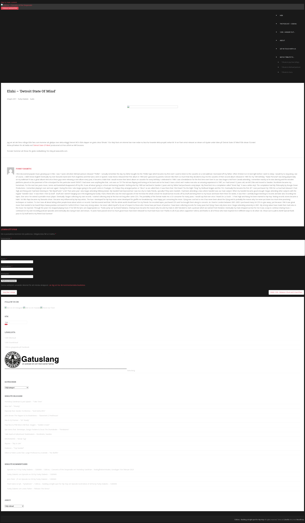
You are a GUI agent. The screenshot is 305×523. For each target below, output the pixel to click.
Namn (4, 259)
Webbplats (5, 274)
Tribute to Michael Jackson (291, 67)
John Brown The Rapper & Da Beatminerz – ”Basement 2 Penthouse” (31, 415)
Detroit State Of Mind (41, 145)
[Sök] (6, 324)
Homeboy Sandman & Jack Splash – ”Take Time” (23, 401)
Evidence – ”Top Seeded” (14, 448)
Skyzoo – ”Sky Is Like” (13, 443)
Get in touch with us (288, 49)
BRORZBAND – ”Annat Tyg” (15, 439)
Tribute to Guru (287, 72)
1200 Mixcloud (10, 338)
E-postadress (7, 266)
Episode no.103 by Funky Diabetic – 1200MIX (39, 474)
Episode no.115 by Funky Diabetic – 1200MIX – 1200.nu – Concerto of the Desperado (40, 469)
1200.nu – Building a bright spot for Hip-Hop (249, 520)
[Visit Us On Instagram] (14, 308)
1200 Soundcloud (11, 342)
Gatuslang (131, 370)
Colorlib (286, 520)
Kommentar (6, 238)
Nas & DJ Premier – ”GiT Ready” (17, 420)
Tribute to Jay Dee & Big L (290, 62)
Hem (281, 15)
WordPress (300, 520)
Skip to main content (9, 2)
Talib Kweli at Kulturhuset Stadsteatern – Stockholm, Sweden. (28, 434)
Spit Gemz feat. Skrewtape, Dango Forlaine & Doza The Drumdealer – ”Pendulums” (37, 429)
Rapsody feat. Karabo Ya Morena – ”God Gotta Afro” (25, 411)
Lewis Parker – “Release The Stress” (36, 488)
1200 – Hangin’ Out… (287, 32)
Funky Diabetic (23, 99)
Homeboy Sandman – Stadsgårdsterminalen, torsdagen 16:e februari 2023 (105, 469)
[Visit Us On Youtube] (31, 308)
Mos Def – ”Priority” (12, 406)
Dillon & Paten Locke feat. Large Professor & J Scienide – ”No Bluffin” (31, 453)
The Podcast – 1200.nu (288, 24)
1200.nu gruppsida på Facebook (17, 347)
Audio (32, 99)
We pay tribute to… (287, 57)
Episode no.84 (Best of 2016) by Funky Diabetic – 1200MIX (94, 484)
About (282, 40)
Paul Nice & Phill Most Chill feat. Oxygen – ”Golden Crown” (27, 425)
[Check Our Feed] (47, 308)
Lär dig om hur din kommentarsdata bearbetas (67, 285)
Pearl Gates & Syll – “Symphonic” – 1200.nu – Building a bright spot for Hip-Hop (37, 484)
